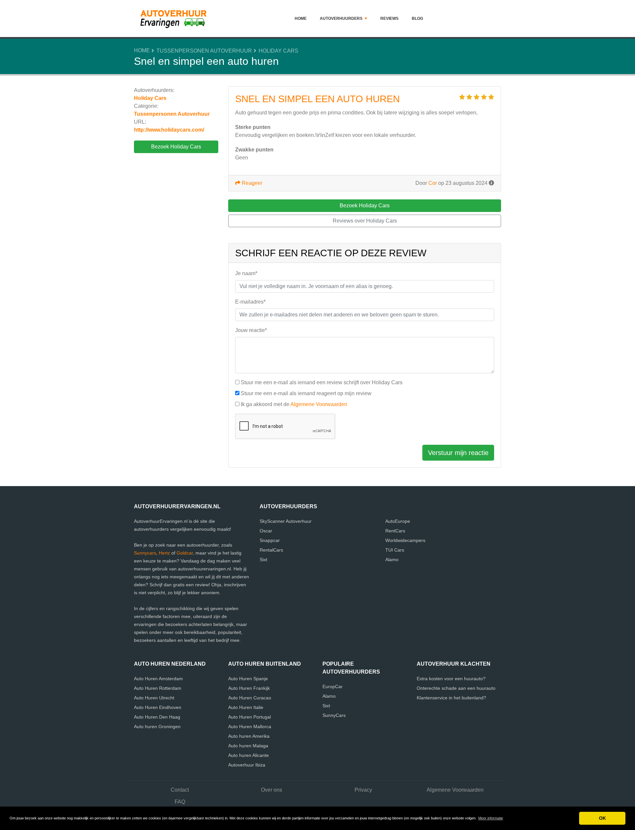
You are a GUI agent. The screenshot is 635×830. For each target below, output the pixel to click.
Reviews (389, 18)
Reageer (251, 183)
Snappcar (270, 540)
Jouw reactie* (251, 330)
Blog (417, 18)
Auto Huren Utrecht (154, 697)
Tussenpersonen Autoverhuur (204, 51)
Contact (180, 790)
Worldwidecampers (405, 540)
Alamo (392, 559)
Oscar (266, 530)
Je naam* (246, 273)
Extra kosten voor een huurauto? (451, 678)
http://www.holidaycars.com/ (169, 130)
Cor (432, 183)
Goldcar (185, 553)
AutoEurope (397, 521)
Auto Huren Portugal (249, 717)
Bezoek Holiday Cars (176, 146)
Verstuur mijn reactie (458, 452)
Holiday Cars (278, 51)
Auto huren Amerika (249, 736)
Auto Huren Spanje (248, 678)
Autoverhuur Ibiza (246, 765)
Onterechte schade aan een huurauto (456, 688)
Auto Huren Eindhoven (157, 707)
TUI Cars (394, 550)
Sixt (263, 559)
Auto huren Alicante (248, 755)
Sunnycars (145, 553)
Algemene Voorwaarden (318, 404)
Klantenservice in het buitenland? (451, 697)
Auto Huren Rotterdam (157, 688)
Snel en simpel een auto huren (317, 99)
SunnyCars (334, 715)
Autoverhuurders (341, 18)
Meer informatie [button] (490, 818)
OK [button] (602, 818)
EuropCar (332, 686)
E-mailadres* (250, 302)
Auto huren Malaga (248, 745)
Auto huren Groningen (157, 726)
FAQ (180, 802)
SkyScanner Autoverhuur (286, 521)
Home (301, 18)
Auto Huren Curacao (249, 697)
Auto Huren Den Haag (157, 717)
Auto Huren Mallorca (249, 726)
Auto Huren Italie (245, 707)
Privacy (363, 790)
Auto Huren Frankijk (249, 688)
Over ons (271, 790)
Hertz (164, 553)
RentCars (395, 530)
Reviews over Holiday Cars (365, 221)
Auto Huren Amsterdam (158, 678)
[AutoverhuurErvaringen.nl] (175, 18)
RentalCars (271, 550)
